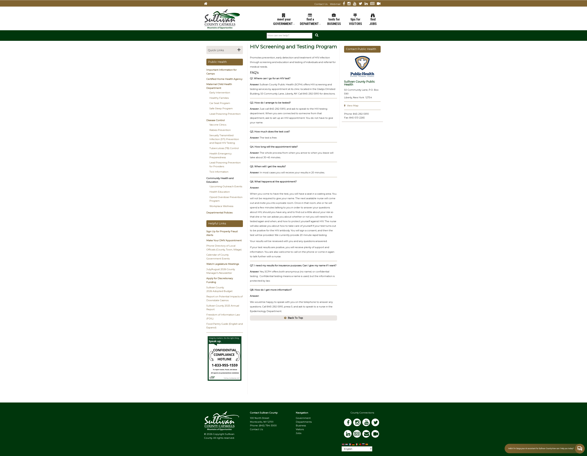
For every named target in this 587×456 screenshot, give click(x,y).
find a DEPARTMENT (309, 21)
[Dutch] (346, 444)
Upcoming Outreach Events (225, 186)
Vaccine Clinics (217, 124)
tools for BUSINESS (334, 21)
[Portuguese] (360, 444)
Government (303, 418)
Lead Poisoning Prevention (225, 113)
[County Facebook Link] (345, 4)
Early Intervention (219, 92)
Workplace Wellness (221, 206)
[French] (350, 444)
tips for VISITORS (355, 21)
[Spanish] (367, 444)
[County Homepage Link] (207, 4)
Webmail (335, 4)
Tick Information (218, 171)
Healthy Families (219, 97)
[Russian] (363, 444)
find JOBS (373, 21)
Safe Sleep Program (221, 108)
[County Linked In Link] (367, 4)
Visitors (300, 429)
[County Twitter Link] (362, 4)
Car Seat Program (219, 103)
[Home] (222, 18)
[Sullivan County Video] (380, 4)
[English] (343, 444)
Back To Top (295, 317)
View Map (352, 105)
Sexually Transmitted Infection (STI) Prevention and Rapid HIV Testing (224, 139)
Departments (304, 421)
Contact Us (320, 4)
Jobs (298, 433)
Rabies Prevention (220, 130)
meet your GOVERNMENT (283, 21)
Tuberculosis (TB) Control (224, 148)
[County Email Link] (366, 434)
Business (301, 425)
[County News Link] (373, 4)
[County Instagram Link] (350, 4)
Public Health (217, 62)
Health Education (219, 191)
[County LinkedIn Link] (348, 434)
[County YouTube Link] (356, 4)
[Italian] (356, 444)
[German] (353, 444)
